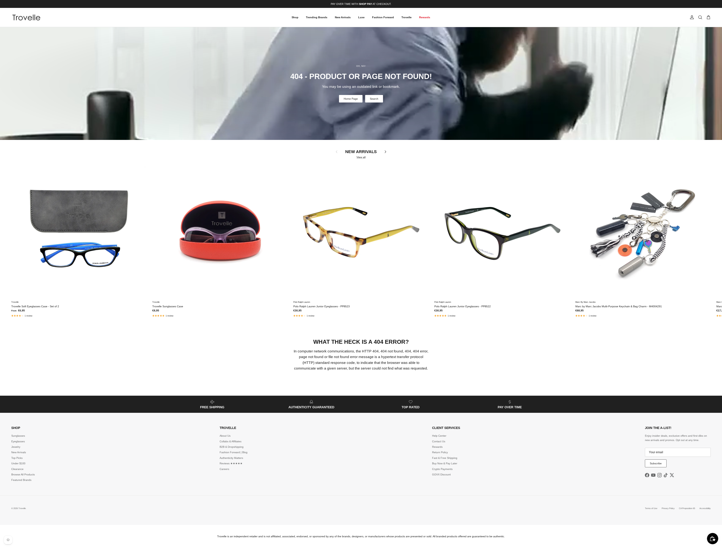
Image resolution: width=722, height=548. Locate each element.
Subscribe (656, 463)
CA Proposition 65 (687, 508)
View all (361, 157)
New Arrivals (343, 17)
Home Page (351, 98)
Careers (224, 469)
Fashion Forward (383, 17)
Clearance (17, 469)
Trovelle (406, 17)
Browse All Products (23, 474)
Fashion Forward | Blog (233, 452)
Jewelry (15, 446)
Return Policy (440, 452)
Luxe (361, 17)
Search (374, 98)
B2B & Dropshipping (231, 446)
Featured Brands (21, 479)
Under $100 (18, 463)
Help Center (439, 435)
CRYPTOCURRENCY (368, 3)
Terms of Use (651, 508)
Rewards (424, 17)
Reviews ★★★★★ (231, 463)
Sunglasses (18, 435)
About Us (225, 435)
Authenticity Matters (231, 457)
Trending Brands (316, 17)
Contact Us (438, 441)
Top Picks (17, 457)
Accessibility (705, 508)
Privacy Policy (668, 508)
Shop (295, 17)
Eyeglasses (18, 441)
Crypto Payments (442, 469)
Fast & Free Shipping (444, 457)
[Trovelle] (26, 17)
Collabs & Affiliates (230, 441)
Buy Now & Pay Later (444, 463)
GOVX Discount (441, 474)
